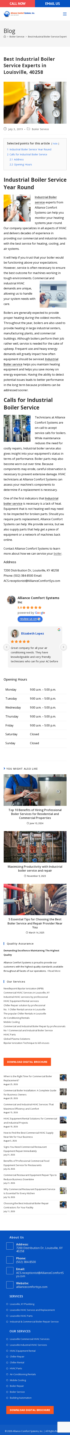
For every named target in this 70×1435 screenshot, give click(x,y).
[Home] (5, 36)
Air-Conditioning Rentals (17, 1017)
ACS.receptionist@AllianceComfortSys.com (40, 1274)
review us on (28, 619)
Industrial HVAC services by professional (26, 996)
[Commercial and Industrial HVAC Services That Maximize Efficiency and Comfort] (63, 1105)
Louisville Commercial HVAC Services (30, 1339)
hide (55, 143)
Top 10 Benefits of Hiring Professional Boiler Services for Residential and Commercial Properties (35, 814)
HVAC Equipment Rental (23, 1350)
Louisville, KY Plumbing (22, 1304)
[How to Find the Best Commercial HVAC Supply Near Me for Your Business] (63, 1134)
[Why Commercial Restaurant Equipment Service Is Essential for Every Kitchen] (63, 1190)
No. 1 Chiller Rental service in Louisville (24, 1009)
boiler (58, 554)
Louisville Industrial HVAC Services (28, 1344)
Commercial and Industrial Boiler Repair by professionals (35, 1026)
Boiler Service (40, 129)
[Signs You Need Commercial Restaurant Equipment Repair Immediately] (63, 1148)
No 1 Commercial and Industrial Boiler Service (28, 1030)
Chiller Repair (17, 1356)
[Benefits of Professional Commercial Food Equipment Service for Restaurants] (63, 1162)
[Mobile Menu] (65, 14)
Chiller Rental (17, 1362)
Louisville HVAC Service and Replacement (32, 1310)
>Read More (53, 970)
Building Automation (21, 1397)
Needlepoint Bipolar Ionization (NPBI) (23, 988)
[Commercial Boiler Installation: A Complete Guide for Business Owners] (63, 1091)
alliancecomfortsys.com (31, 1287)
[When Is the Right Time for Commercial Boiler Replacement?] (63, 1077)
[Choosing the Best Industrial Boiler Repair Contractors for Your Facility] (63, 1204)
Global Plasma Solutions (17, 1038)
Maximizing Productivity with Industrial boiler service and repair (35, 869)
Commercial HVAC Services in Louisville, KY (27, 992)
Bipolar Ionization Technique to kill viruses (26, 1043)
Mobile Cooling (12, 1022)
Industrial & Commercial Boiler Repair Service (34, 1321)
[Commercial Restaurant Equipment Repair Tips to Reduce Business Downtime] (63, 1176)
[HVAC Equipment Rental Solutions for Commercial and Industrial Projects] (63, 1120)
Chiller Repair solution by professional (24, 1005)
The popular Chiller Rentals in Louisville (25, 1013)
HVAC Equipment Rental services (21, 1001)
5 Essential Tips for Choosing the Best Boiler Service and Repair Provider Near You (35, 923)
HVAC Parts (10, 1034)
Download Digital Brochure (27, 1062)
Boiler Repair (17, 1386)
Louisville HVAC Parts (21, 1315)
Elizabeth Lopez (32, 633)
